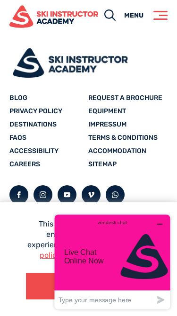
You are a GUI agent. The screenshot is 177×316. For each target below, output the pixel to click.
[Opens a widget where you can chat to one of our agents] (112, 262)
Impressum (107, 124)
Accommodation (117, 151)
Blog (18, 98)
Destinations (33, 124)
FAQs (17, 138)
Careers (24, 164)
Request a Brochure (125, 98)
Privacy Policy (35, 111)
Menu (133, 15)
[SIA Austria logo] (44, 16)
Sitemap (102, 164)
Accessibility (34, 151)
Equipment (107, 111)
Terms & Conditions (123, 138)
